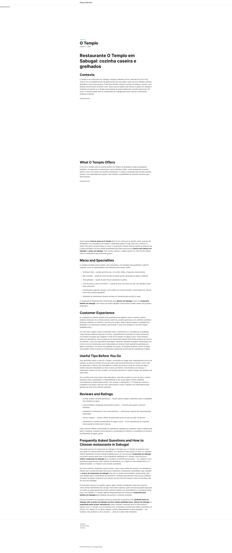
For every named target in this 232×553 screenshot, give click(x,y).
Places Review (86, 2)
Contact (82, 527)
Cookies (82, 524)
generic (82, 39)
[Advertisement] (116, 21)
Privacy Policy (84, 526)
